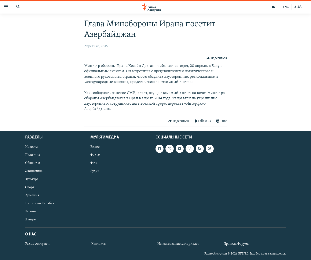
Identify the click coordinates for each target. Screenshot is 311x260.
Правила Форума (236, 244)
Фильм (95, 155)
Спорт (29, 187)
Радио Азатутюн (37, 244)
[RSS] (200, 149)
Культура (32, 179)
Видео (95, 147)
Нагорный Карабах (39, 203)
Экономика (34, 171)
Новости (31, 147)
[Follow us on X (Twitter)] (169, 149)
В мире (30, 219)
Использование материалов (178, 244)
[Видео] (273, 7)
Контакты (98, 244)
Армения (32, 195)
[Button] (216, 58)
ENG (286, 7)
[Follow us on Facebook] (160, 149)
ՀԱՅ (298, 7)
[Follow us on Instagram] (190, 149)
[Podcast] (210, 149)
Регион (30, 211)
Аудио (94, 171)
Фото (94, 163)
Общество (32, 163)
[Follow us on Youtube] (180, 149)
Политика (32, 155)
